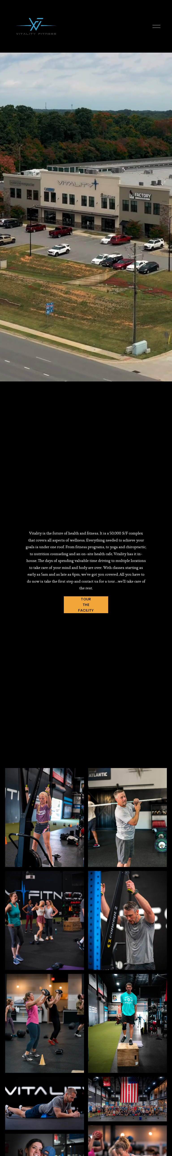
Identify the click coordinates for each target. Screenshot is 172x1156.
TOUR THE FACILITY (86, 605)
